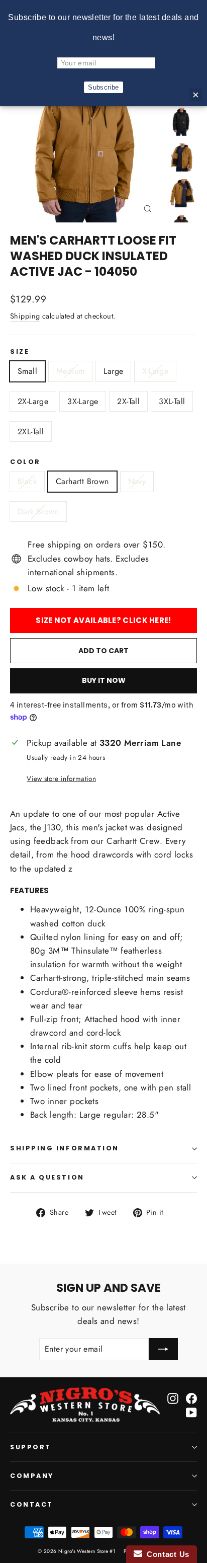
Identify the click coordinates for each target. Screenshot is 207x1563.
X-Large (155, 371)
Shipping (25, 316)
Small (27, 371)
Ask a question (47, 1177)
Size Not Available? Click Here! (103, 620)
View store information (61, 778)
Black (27, 481)
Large (113, 371)
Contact (31, 1504)
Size (19, 352)
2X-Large (33, 401)
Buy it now (104, 680)
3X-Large (82, 401)
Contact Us (165, 1554)
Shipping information (64, 1148)
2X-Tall (128, 401)
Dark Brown (38, 511)
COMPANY (32, 1475)
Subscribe (103, 87)
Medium (70, 371)
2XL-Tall (31, 431)
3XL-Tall (172, 401)
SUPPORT (30, 1447)
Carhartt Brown (82, 481)
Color (25, 462)
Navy (137, 481)
